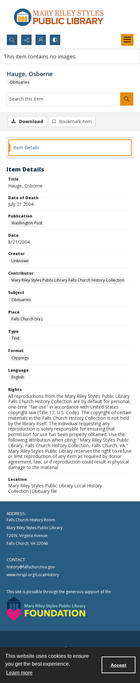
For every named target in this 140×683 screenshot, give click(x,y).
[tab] (70, 147)
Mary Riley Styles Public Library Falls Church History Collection (67, 280)
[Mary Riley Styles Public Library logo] (59, 17)
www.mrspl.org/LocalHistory (33, 574)
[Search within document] (126, 99)
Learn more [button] (19, 672)
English (17, 377)
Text (15, 338)
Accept (118, 665)
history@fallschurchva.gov (31, 567)
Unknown (20, 261)
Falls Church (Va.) (26, 319)
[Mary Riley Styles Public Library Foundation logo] (46, 609)
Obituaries (19, 82)
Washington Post (26, 223)
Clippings (20, 358)
